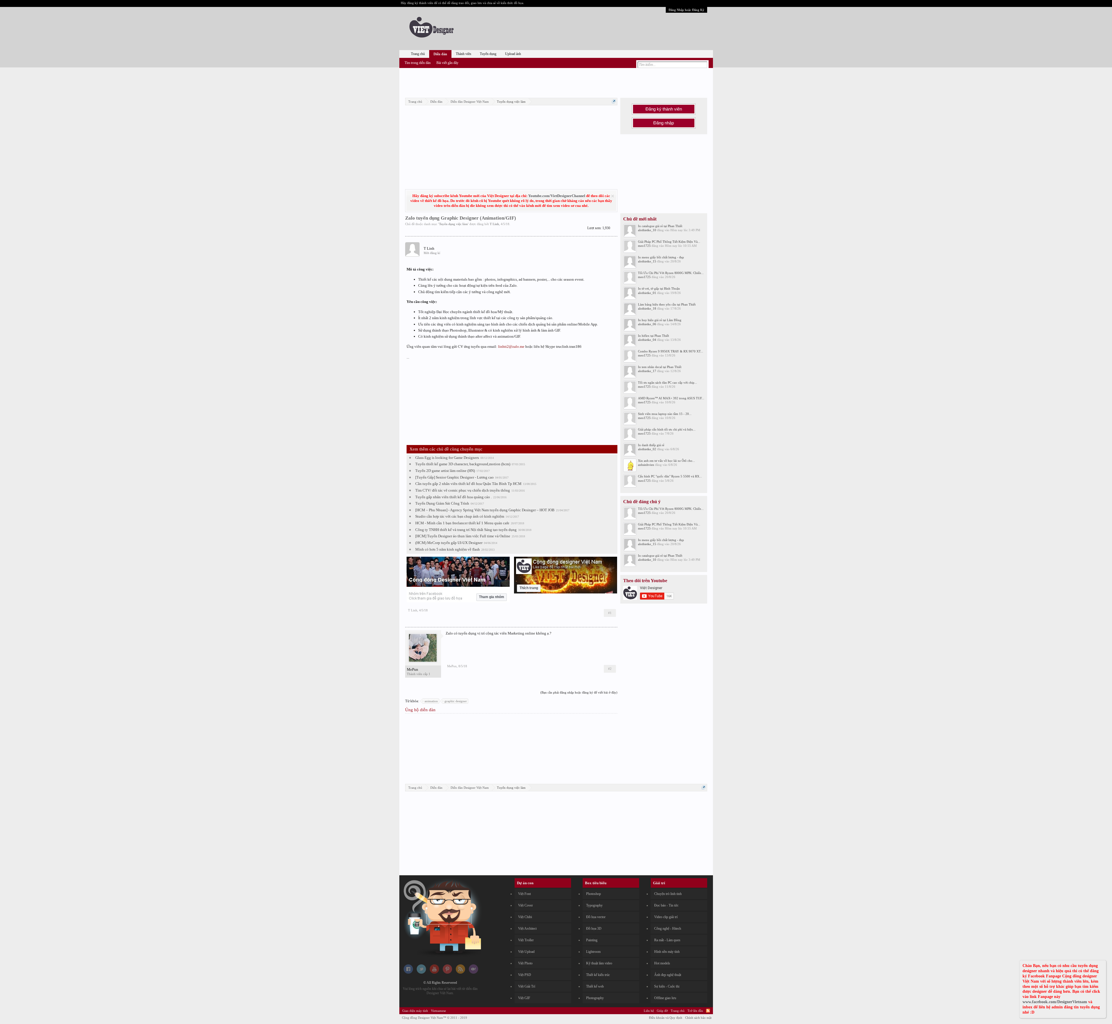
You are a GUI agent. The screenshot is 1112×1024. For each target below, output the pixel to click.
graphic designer (456, 701)
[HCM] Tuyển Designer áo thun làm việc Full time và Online (462, 536)
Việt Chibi (525, 917)
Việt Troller (526, 940)
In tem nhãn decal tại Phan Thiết (659, 367)
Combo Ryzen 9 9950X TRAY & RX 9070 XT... (670, 351)
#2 (610, 668)
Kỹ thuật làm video (599, 963)
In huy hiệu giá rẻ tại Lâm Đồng (659, 320)
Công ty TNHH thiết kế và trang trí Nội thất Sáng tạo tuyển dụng (466, 529)
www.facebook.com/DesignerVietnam (1055, 1002)
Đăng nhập (663, 123)
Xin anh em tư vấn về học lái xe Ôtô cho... (666, 460)
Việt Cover (525, 905)
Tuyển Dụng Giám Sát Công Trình (442, 503)
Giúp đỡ (662, 1010)
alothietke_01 (647, 293)
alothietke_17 (647, 371)
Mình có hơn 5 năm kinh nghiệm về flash (447, 549)
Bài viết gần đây (447, 63)
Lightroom (593, 952)
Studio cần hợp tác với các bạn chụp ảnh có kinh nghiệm (459, 516)
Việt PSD (524, 975)
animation (431, 701)
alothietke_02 (647, 449)
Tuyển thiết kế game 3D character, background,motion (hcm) (462, 464)
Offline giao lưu (665, 998)
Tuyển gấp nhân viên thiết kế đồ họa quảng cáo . (453, 497)
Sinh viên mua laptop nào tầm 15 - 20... (665, 414)
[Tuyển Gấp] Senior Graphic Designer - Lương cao (454, 477)
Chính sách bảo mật (698, 1017)
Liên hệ (649, 1010)
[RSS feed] (460, 972)
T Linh (494, 224)
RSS (708, 1011)
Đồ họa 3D (593, 928)
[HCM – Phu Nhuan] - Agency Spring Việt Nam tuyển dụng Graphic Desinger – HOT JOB (485, 510)
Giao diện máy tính (415, 1010)
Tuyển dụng (488, 54)
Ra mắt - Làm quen (667, 940)
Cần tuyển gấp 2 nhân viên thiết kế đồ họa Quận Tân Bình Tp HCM (468, 483)
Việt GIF (524, 998)
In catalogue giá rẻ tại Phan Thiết (660, 226)
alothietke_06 (647, 324)
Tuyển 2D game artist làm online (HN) (445, 470)
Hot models (662, 963)
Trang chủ (418, 54)
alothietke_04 (647, 339)
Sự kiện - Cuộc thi (666, 986)
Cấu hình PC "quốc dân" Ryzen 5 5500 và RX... (670, 476)
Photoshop (593, 894)
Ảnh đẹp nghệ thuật (667, 975)
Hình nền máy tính (667, 952)
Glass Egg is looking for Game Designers (447, 457)
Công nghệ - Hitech (667, 928)
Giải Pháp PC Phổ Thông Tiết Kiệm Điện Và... (669, 241)
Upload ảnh (513, 54)
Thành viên (463, 54)
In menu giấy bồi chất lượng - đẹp (661, 257)
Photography (595, 998)
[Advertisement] (556, 82)
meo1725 (644, 245)
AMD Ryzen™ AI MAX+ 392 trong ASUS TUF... (671, 398)
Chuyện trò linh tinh (668, 894)
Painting (591, 940)
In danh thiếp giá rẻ (651, 445)
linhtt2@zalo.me (511, 346)
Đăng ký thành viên (663, 109)
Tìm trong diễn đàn (418, 63)
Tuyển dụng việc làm (453, 224)
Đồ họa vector (596, 917)
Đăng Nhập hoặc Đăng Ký (686, 10)
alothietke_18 (647, 308)
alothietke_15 (647, 261)
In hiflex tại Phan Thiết (653, 335)
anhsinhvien (646, 464)
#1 (610, 613)
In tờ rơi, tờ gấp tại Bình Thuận (659, 288)
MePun (412, 669)
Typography (594, 905)
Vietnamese (438, 1010)
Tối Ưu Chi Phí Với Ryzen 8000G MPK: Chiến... (671, 273)
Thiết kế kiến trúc (598, 975)
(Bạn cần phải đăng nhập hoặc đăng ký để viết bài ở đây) (578, 692)
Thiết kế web (595, 986)
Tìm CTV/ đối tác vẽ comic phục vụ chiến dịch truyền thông (462, 490)
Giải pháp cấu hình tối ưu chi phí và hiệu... (667, 429)
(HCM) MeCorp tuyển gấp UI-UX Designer (448, 543)
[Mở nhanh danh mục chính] (614, 101)
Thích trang (529, 588)
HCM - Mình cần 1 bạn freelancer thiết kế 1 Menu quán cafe (462, 523)
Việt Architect (527, 928)
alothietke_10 (647, 230)
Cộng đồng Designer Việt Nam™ (434, 1017)
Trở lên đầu (695, 1010)
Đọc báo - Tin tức (666, 905)
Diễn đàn (440, 54)
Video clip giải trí (666, 917)
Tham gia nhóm (491, 597)
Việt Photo (525, 963)
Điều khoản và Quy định (665, 1017)
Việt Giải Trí (526, 986)
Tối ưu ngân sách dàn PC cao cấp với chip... (667, 382)
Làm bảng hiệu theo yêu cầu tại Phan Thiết (667, 304)
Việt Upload (526, 952)
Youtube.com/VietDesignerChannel (556, 196)
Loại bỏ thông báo (612, 196)
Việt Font (524, 894)
